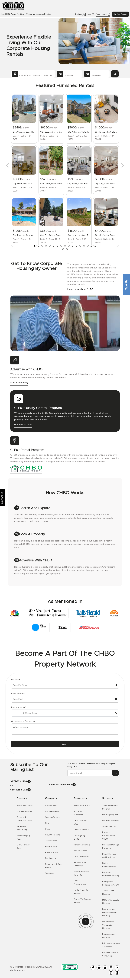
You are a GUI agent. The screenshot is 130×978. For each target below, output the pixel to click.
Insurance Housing (43, 14)
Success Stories (52, 817)
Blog (47, 823)
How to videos (80, 850)
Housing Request (110, 814)
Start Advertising (19, 382)
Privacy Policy (51, 852)
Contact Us (30, 14)
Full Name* (16, 679)
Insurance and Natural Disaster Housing (109, 912)
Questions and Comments (23, 721)
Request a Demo (81, 829)
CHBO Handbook (82, 856)
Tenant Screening (82, 845)
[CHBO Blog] (105, 967)
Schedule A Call (109, 826)
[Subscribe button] (115, 773)
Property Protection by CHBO (108, 835)
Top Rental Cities (24, 811)
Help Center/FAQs (82, 805)
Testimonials (51, 840)
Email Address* (18, 693)
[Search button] (115, 73)
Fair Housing (51, 846)
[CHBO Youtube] (99, 967)
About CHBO (51, 805)
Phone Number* (18, 707)
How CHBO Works (8, 14)
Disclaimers (50, 858)
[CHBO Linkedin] (117, 967)
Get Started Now (23, 424)
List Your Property (120, 14)
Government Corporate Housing (108, 925)
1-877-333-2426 (18, 781)
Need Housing (101, 14)
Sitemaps (49, 873)
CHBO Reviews (52, 811)
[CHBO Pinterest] (111, 972)
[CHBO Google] (117, 972)
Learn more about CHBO (80, 289)
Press (47, 829)
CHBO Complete (52, 835)
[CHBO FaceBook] (93, 967)
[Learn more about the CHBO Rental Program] (26, 468)
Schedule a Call (18, 789)
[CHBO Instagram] (111, 967)
